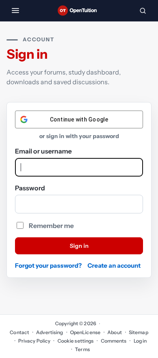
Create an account (114, 265)
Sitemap (138, 332)
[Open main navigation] (15, 10)
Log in (140, 341)
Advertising (49, 332)
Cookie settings (76, 341)
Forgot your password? (48, 265)
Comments (113, 341)
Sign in (79, 245)
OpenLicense (85, 332)
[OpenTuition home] (79, 10)
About (114, 332)
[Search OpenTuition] (143, 10)
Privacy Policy (34, 341)
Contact (19, 332)
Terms (82, 349)
